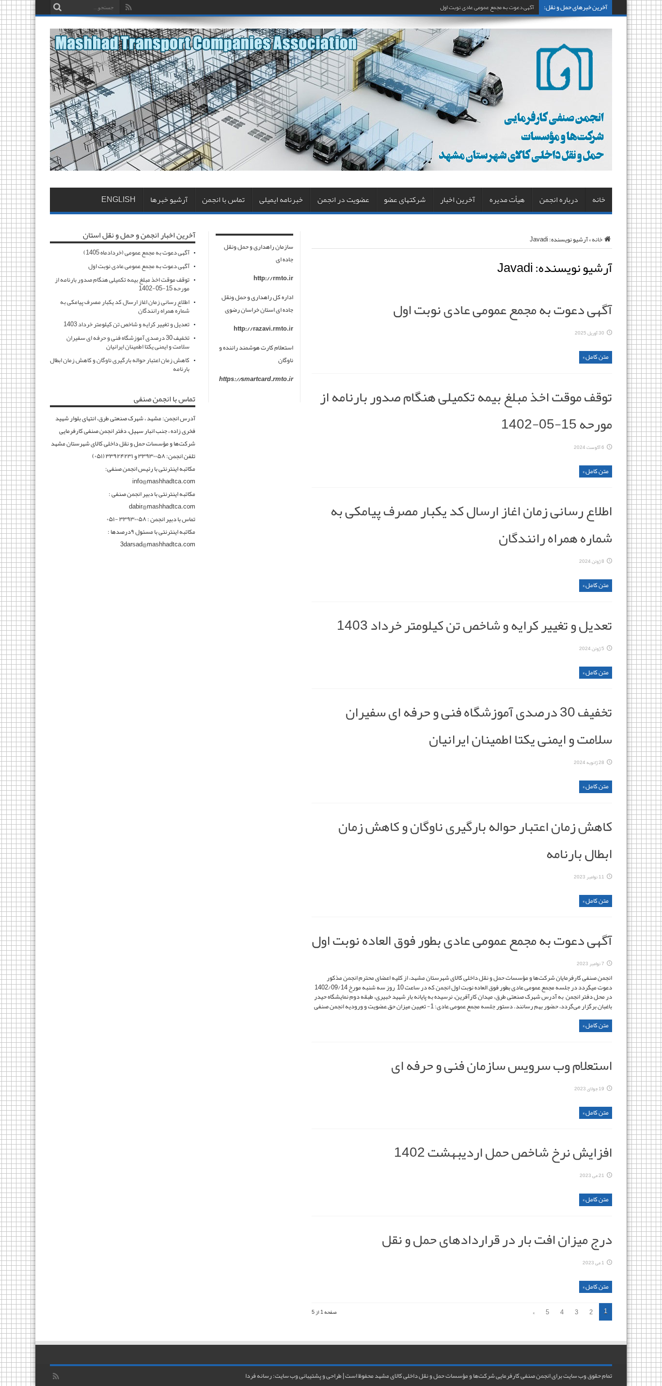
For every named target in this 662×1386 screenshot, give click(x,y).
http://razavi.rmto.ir (263, 328)
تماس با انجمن (223, 199)
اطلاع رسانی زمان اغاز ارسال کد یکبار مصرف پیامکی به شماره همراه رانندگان (124, 306)
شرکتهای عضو (405, 199)
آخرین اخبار (457, 199)
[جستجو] (57, 7)
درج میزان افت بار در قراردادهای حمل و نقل (497, 1239)
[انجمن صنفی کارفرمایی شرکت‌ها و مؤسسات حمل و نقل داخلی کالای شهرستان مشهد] (331, 163)
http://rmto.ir (273, 278)
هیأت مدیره (507, 199)
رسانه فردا (258, 1376)
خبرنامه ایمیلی (281, 199)
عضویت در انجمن (343, 199)
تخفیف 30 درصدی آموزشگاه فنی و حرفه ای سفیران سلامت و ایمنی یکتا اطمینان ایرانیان (479, 726)
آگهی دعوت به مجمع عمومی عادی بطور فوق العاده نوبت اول (462, 940)
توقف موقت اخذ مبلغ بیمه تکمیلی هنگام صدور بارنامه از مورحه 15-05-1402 (122, 284)
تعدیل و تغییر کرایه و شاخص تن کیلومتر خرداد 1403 (474, 625)
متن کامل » (596, 357)
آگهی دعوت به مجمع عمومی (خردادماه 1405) (136, 252)
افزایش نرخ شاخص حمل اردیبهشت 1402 (503, 1152)
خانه (598, 199)
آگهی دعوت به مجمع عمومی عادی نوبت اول (487, 7)
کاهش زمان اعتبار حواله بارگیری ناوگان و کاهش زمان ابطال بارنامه (119, 364)
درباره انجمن (558, 199)
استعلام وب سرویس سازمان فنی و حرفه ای (501, 1065)
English (118, 199)
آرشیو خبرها (169, 199)
